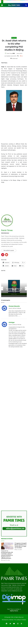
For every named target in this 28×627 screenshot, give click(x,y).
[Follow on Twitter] (13, 53)
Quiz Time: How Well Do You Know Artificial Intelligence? (14, 290)
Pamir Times (9, 53)
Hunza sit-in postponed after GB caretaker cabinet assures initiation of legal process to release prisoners (7, 554)
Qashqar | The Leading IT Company (17, 619)
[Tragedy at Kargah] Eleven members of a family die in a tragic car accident (21, 545)
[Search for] (26, 5)
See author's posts (9, 250)
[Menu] (2, 5)
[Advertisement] (14, 22)
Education (14, 37)
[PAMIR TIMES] (14, 5)
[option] (14, 288)
